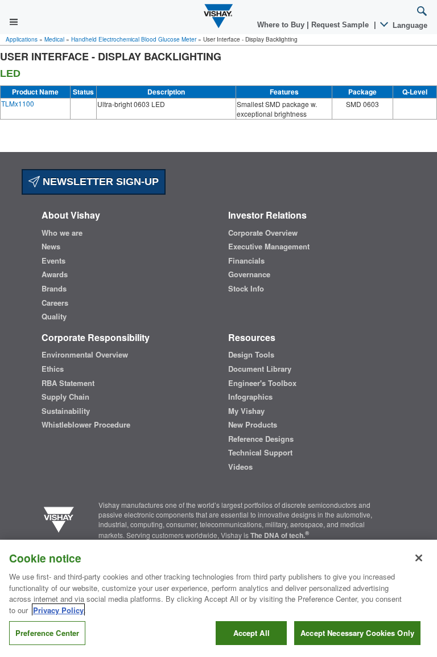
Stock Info (246, 289)
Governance (249, 274)
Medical (54, 39)
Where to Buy (282, 24)
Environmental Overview (85, 355)
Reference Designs (261, 439)
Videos (240, 467)
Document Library (259, 369)
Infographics (250, 397)
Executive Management (269, 246)
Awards (55, 274)
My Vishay (246, 411)
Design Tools (251, 355)
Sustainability (66, 411)
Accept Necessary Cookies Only (357, 632)
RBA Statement (68, 383)
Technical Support (260, 452)
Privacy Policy (58, 610)
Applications (22, 39)
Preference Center (47, 632)
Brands (54, 289)
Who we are (62, 233)
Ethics (53, 369)
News (51, 246)
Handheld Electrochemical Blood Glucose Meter (133, 39)
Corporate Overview (263, 233)
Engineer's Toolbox (262, 383)
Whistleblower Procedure (86, 425)
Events (53, 261)
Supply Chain (65, 397)
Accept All (251, 632)
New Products (252, 425)
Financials (246, 261)
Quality (54, 316)
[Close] (418, 557)
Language (408, 25)
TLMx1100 (17, 103)
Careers (55, 303)
